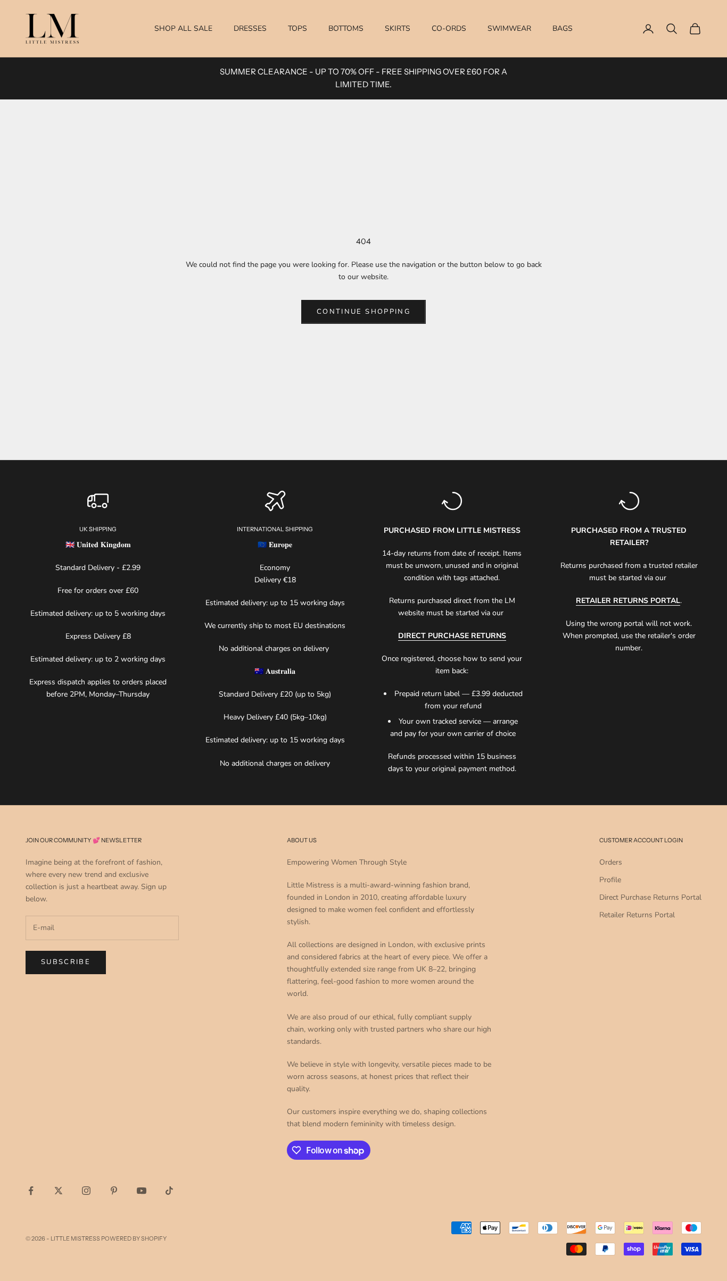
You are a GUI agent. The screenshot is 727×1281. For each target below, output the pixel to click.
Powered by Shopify (134, 1238)
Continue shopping (363, 311)
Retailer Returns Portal (637, 915)
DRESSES (250, 28)
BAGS (562, 28)
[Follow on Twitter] (58, 1190)
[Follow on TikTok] (169, 1190)
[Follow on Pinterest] (114, 1190)
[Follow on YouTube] (141, 1190)
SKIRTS (397, 28)
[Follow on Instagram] (86, 1190)
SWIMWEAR (509, 28)
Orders (610, 862)
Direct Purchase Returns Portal (650, 897)
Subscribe (65, 962)
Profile (610, 880)
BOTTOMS (345, 28)
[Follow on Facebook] (31, 1190)
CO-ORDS (449, 28)
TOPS (297, 28)
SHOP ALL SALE (183, 28)
